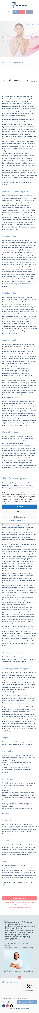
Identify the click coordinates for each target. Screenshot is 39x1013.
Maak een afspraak (19, 898)
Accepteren (19, 506)
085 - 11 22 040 (14, 902)
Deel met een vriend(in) (26, 1002)
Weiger (19, 512)
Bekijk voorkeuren (19, 517)
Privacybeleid (25, 520)
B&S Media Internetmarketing (22, 1008)
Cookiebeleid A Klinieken (15, 520)
